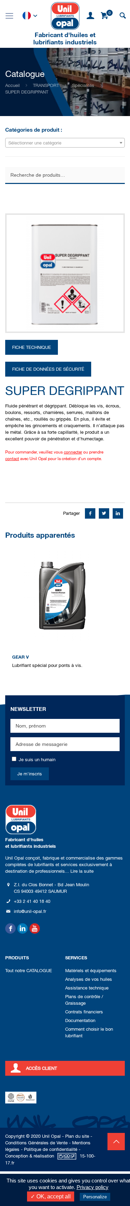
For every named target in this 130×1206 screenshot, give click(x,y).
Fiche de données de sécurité (48, 369)
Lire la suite (82, 871)
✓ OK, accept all (51, 1196)
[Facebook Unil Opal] (10, 928)
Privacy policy (93, 1187)
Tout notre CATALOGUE (28, 970)
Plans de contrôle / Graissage (84, 1000)
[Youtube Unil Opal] (34, 928)
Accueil (12, 85)
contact (12, 458)
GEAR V (20, 657)
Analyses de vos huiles (88, 979)
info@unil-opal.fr (30, 911)
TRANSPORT (46, 85)
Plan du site (77, 1136)
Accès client (41, 1068)
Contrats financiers (84, 1011)
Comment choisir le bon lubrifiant (89, 1032)
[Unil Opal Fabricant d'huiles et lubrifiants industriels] (65, 15)
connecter (73, 452)
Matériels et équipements (90, 970)
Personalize (95, 1196)
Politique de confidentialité (50, 1149)
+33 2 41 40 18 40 (32, 901)
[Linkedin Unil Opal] (22, 928)
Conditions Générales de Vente (36, 1142)
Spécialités (83, 85)
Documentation (80, 1020)
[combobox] (65, 143)
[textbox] (65, 143)
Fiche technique (31, 347)
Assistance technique (87, 988)
